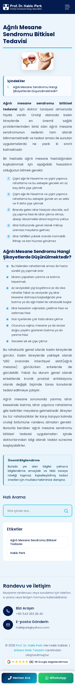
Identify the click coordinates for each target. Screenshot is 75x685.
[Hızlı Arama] (66, 510)
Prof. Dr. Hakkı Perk (29, 645)
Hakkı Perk (17, 553)
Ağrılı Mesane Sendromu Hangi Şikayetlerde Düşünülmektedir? (35, 89)
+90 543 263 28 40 (29, 614)
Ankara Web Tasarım (29, 650)
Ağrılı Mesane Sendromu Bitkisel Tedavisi (33, 542)
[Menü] (67, 6)
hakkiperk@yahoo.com (32, 627)
